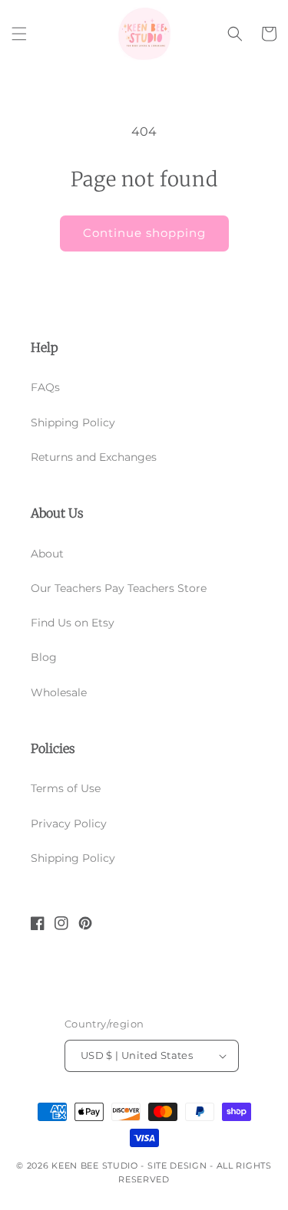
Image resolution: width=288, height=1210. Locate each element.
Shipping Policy (73, 422)
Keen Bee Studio (94, 1165)
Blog (44, 657)
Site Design (177, 1165)
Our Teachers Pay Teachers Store (119, 588)
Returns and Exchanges (94, 457)
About (47, 554)
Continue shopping (144, 232)
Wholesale (59, 692)
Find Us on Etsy (72, 623)
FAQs (45, 387)
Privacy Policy (69, 823)
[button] (19, 34)
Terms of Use (66, 788)
